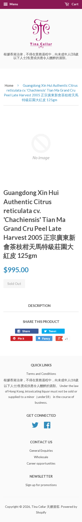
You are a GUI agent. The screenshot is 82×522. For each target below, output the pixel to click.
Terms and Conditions (41, 374)
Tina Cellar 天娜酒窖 (45, 506)
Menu (13, 4)
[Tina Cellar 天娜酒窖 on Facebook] (47, 426)
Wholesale (41, 457)
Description (39, 305)
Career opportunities (41, 463)
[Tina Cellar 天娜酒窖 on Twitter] (35, 426)
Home (9, 85)
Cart (75, 4)
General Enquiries (41, 450)
